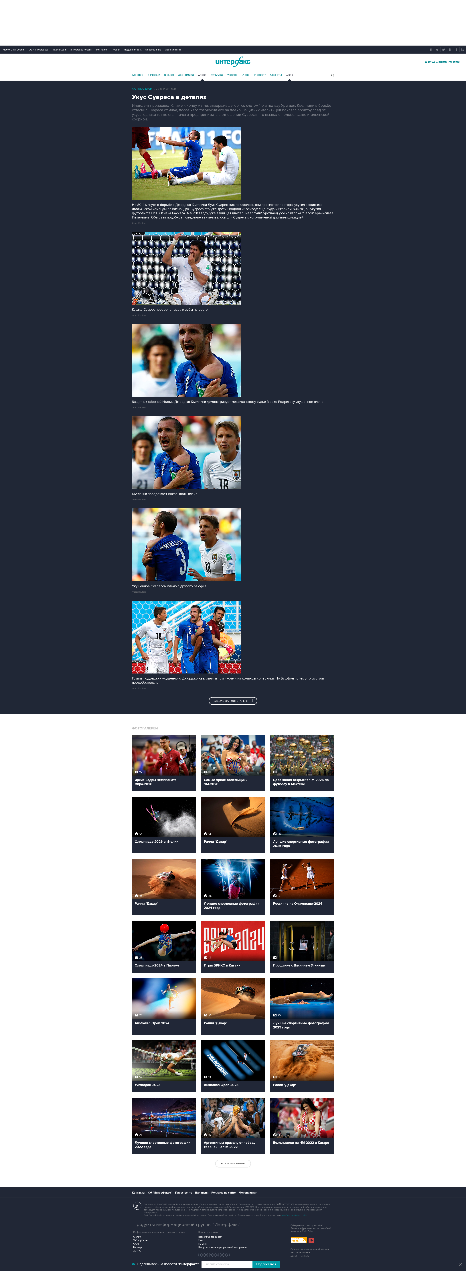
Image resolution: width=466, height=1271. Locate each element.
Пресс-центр (183, 1192)
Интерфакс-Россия (81, 49)
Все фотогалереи (233, 1163)
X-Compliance (140, 1240)
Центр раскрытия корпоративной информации (222, 1247)
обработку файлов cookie (294, 1215)
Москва (232, 75)
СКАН (201, 1240)
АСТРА (137, 1250)
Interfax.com (59, 49)
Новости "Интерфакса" (210, 1236)
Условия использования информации (310, 1249)
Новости (260, 75)
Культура (216, 75)
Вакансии (201, 1192)
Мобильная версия (14, 49)
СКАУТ (137, 1243)
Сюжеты (276, 75)
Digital (246, 75)
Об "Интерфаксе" (39, 49)
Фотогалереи (142, 89)
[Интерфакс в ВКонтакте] (216, 1255)
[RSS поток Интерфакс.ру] (222, 1255)
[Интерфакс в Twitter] (211, 1255)
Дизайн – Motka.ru (300, 1256)
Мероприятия (173, 49)
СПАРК (137, 1236)
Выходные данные (300, 1252)
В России (153, 75)
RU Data (202, 1243)
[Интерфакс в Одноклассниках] (227, 1255)
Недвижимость (133, 49)
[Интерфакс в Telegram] (206, 1255)
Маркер (137, 1247)
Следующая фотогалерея (232, 700)
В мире (169, 75)
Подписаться (266, 1264)
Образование (153, 49)
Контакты (138, 1192)
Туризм (116, 49)
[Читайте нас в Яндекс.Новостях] (200, 1255)
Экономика (186, 75)
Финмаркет (102, 49)
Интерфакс (233, 61)
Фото (289, 75)
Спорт (202, 75)
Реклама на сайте (223, 1192)
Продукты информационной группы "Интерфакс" (186, 1224)
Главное (137, 75)
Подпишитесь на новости (168, 1264)
